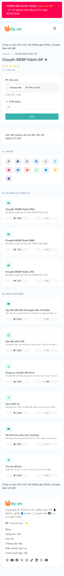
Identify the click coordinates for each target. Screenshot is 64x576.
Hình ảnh (13, 80)
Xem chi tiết (9, 48)
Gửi (32, 116)
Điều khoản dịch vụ (16, 548)
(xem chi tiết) (45, 5)
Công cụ (6, 54)
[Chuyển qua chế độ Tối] (26, 523)
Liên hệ (9, 538)
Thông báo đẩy (13, 543)
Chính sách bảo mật (16, 552)
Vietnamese (16, 523)
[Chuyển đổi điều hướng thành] (54, 28)
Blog (7, 529)
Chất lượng (14, 101)
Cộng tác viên (13, 533)
